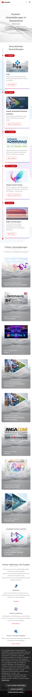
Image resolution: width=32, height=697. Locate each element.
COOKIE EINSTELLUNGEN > (16, 692)
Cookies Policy (5, 680)
